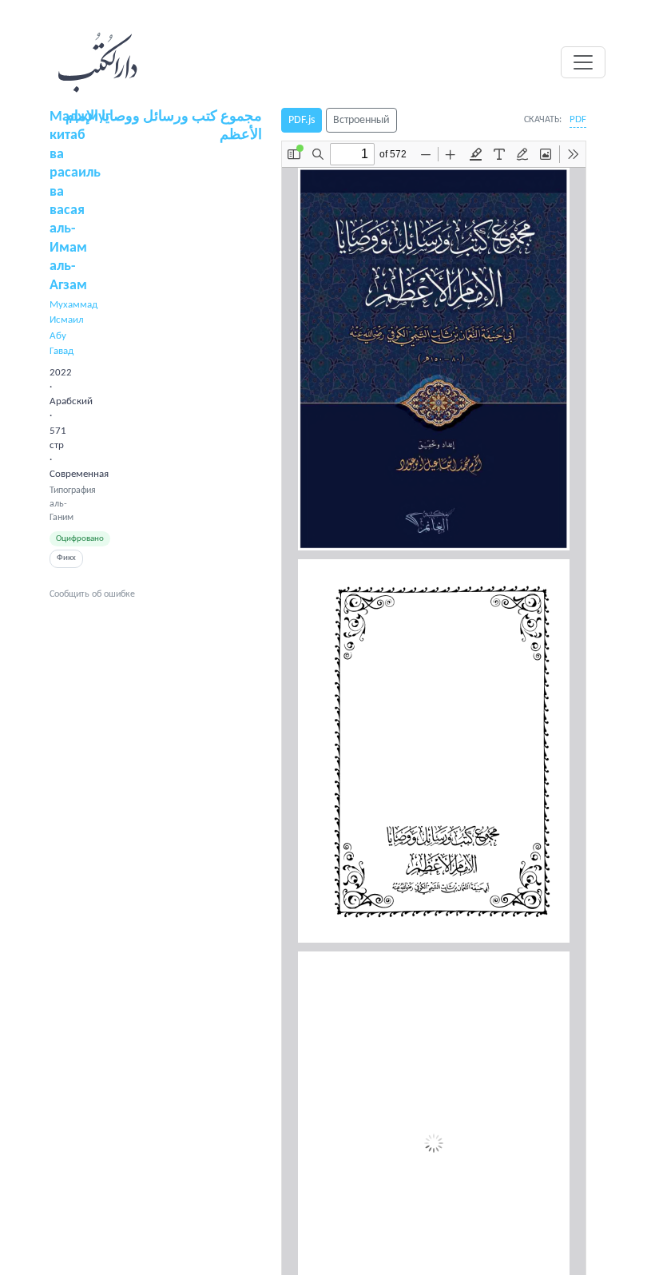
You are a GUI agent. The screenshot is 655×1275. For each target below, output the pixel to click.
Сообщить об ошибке (92, 594)
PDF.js (301, 120)
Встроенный (361, 120)
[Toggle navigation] (583, 62)
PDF (578, 119)
